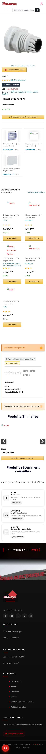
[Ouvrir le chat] (5, 748)
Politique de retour (19, 707)
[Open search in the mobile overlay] (26, 10)
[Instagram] (30, 615)
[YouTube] (11, 615)
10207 (5, 307)
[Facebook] (5, 615)
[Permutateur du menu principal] (5, 10)
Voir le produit (12, 238)
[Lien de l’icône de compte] (41, 3)
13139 (5, 220)
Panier (14, 686)
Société (14, 696)
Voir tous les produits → (36, 192)
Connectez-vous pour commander (22, 458)
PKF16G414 (28, 220)
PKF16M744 (29, 264)
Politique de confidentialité (22, 702)
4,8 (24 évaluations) (18, 80)
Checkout (15, 691)
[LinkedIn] (24, 615)
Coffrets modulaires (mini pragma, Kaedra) (20, 93)
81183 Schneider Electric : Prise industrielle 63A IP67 (12, 265)
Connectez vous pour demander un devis (24, 117)
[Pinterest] (18, 615)
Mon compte (16, 681)
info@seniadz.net (15, 733)
